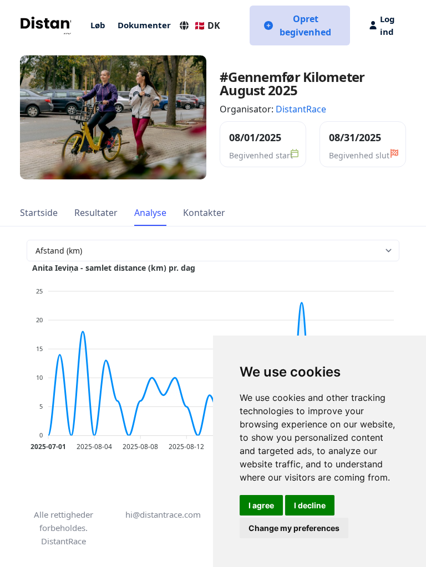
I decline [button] (310, 505)
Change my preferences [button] (293, 528)
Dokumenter (144, 24)
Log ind (387, 25)
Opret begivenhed (305, 25)
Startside (39, 213)
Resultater (96, 213)
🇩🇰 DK (207, 25)
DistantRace (301, 109)
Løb (97, 24)
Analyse (150, 213)
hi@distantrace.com (163, 514)
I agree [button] (261, 505)
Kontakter (204, 213)
